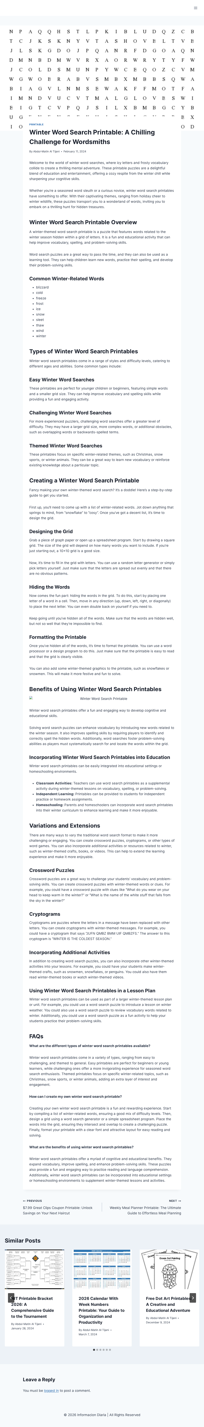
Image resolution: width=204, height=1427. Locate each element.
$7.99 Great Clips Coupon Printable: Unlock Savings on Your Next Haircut (57, 1207)
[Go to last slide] (11, 1298)
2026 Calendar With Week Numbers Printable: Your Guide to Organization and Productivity (102, 1310)
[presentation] (34, 1269)
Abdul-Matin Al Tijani (46, 151)
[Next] (193, 1298)
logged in (51, 1391)
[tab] (94, 1350)
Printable (36, 124)
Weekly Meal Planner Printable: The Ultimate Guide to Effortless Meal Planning (145, 1207)
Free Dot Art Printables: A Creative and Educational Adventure (169, 1304)
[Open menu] (195, 8)
